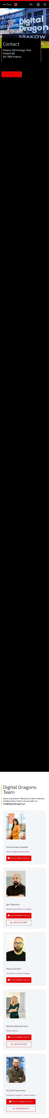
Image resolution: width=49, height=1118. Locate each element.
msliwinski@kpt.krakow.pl (20, 980)
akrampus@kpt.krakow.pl (20, 858)
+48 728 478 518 (20, 1044)
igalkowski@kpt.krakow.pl (20, 916)
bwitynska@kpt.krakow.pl (20, 1037)
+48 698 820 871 (22, 1109)
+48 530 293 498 (20, 923)
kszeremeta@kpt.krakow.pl (22, 1102)
